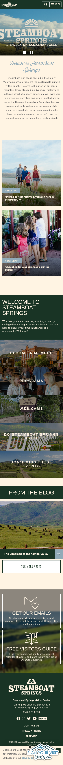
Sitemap (31, 736)
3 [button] (33, 52)
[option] (31, 32)
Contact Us (31, 725)
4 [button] (38, 52)
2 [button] (29, 52)
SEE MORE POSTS (31, 566)
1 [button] (24, 52)
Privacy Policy (31, 731)
